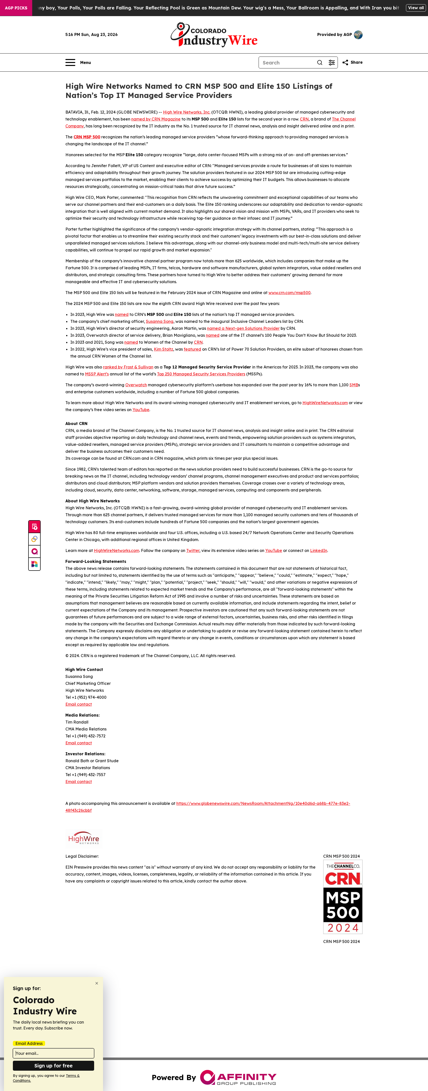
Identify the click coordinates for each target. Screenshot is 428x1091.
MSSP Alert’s (97, 373)
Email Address (29, 1043)
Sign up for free (53, 1065)
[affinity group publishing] (34, 552)
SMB (353, 384)
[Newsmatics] (34, 564)
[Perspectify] (34, 539)
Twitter (192, 550)
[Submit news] (34, 527)
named (122, 314)
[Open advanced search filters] (332, 62)
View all (416, 7)
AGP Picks (16, 7)
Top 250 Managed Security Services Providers (201, 373)
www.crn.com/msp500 (289, 292)
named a (215, 328)
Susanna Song (159, 321)
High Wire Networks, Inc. (186, 112)
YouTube (141, 409)
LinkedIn (318, 550)
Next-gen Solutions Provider (252, 328)
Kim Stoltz (163, 349)
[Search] (320, 62)
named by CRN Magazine (156, 119)
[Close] (96, 983)
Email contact (78, 704)
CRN (304, 119)
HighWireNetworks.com (325, 402)
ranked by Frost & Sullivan (128, 366)
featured (192, 349)
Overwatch (136, 384)
